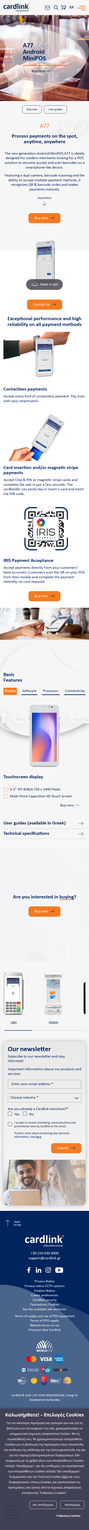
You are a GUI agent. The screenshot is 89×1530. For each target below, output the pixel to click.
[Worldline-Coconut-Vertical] (44, 1346)
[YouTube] (59, 1270)
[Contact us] (47, 7)
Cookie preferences (44, 1295)
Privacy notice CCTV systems (45, 1286)
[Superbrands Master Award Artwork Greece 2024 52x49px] (67, 1380)
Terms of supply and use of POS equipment (45, 1316)
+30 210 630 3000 (45, 1253)
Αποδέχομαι (72, 1505)
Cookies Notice (44, 1291)
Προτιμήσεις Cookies (44, 1304)
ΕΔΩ (65, 1477)
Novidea (55, 1400)
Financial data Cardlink (45, 1330)
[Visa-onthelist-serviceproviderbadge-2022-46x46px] (34, 1380)
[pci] (22, 1381)
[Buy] (64, 7)
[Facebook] (29, 1270)
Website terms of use (44, 1325)
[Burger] (81, 7)
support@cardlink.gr (44, 1258)
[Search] (56, 7)
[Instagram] (48, 1270)
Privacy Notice (45, 1281)
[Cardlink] (16, 7)
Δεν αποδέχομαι (43, 1505)
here (38, 1137)
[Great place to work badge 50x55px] (44, 1381)
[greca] (55, 1381)
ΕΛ (72, 7)
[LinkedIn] (38, 1270)
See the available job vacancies (44, 1309)
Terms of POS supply (44, 1320)
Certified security (45, 1300)
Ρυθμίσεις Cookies (68, 1516)
